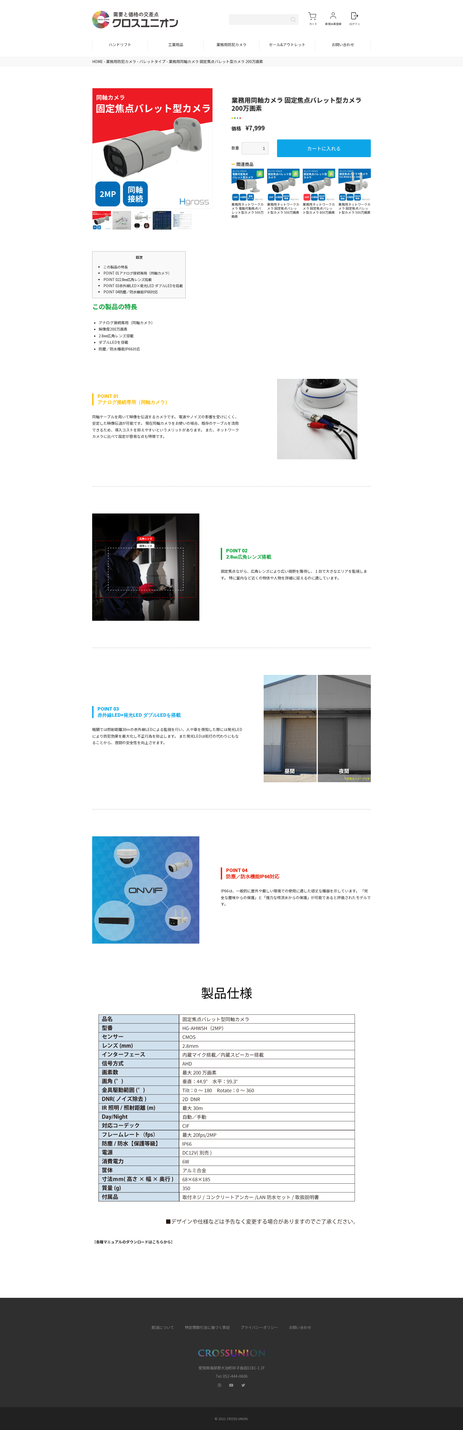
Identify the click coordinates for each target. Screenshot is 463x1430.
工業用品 (175, 44)
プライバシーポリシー (259, 1327)
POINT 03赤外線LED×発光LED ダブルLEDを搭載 (143, 285)
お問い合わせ (343, 44)
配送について (163, 1327)
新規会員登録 (333, 24)
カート (313, 24)
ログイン (354, 24)
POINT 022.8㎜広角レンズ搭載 (127, 279)
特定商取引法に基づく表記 (207, 1327)
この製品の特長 (115, 266)
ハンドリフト (120, 44)
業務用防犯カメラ (231, 44)
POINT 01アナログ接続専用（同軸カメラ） (137, 273)
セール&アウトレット (287, 44)
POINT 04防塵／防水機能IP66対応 (130, 291)
